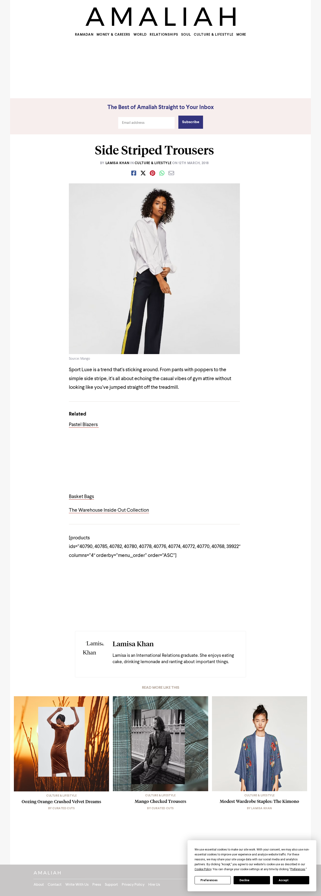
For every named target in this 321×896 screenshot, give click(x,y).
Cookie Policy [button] (203, 869)
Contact (55, 885)
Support (111, 885)
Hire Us (154, 885)
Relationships (164, 34)
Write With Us (77, 885)
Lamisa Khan (117, 163)
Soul (186, 34)
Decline (244, 880)
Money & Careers (113, 34)
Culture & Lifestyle (213, 34)
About (39, 885)
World (140, 34)
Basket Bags (81, 496)
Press (96, 885)
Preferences (209, 880)
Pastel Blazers (84, 424)
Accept (284, 880)
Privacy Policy (133, 885)
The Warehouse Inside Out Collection (109, 510)
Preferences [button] (297, 869)
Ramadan (84, 34)
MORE (241, 34)
